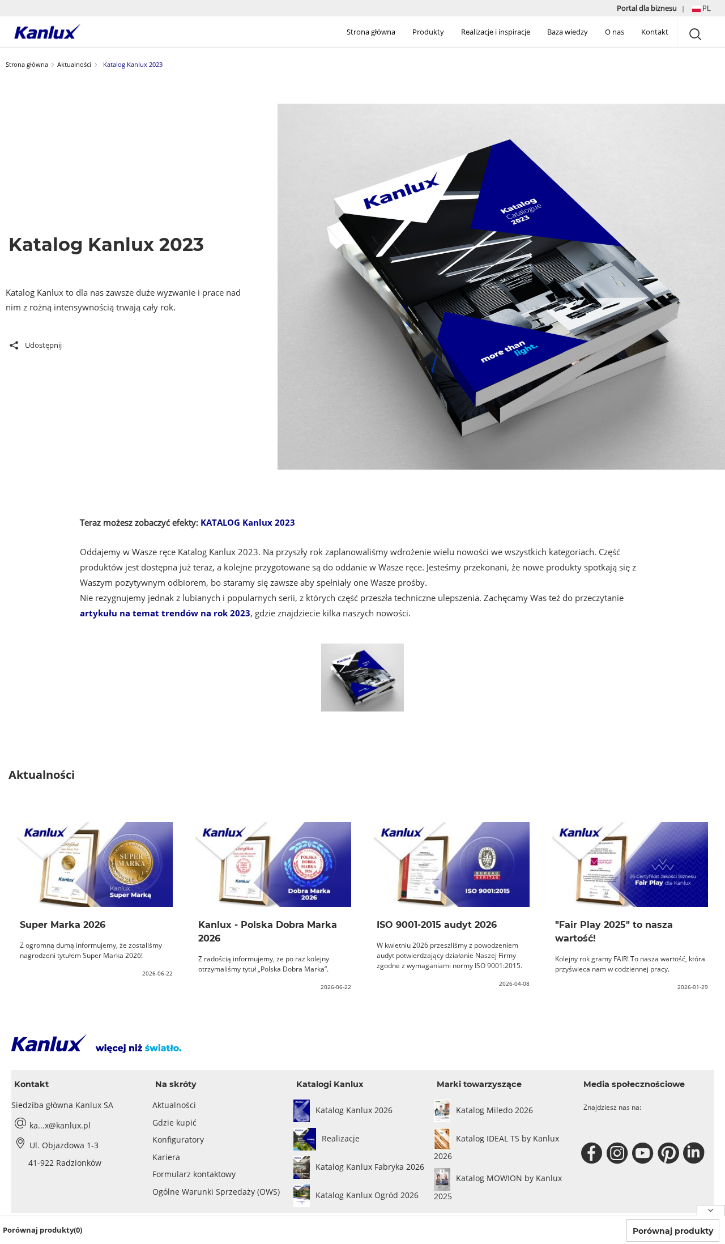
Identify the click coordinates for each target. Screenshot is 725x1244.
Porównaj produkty (673, 1231)
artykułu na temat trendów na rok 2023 (165, 613)
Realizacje (341, 1138)
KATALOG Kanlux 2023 (248, 522)
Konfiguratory (178, 1139)
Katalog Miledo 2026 (494, 1110)
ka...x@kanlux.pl (60, 1125)
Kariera (166, 1157)
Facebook (593, 1153)
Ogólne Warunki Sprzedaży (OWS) (216, 1191)
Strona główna (371, 32)
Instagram (619, 1153)
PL (706, 8)
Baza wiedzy (567, 32)
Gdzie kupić (174, 1122)
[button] (701, 8)
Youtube (644, 1153)
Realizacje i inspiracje (495, 32)
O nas (614, 32)
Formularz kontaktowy (194, 1174)
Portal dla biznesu (648, 8)
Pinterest (670, 1153)
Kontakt (654, 32)
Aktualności (74, 64)
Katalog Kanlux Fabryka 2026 (369, 1166)
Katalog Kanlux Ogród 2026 (367, 1195)
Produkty (428, 32)
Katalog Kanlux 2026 (354, 1110)
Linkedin (695, 1153)
